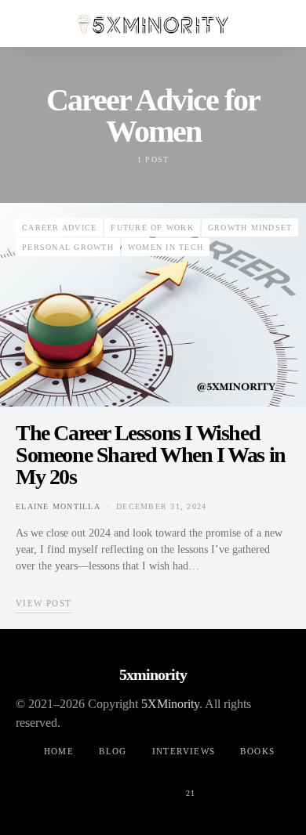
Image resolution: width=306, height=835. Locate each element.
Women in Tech (165, 247)
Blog (113, 751)
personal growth (68, 247)
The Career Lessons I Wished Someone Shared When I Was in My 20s (151, 455)
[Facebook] (77, 784)
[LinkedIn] (228, 784)
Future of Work (152, 227)
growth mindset (250, 227)
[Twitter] (115, 784)
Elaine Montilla (58, 506)
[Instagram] (153, 784)
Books (257, 751)
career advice (59, 227)
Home (59, 751)
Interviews (184, 751)
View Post (43, 603)
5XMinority (170, 703)
